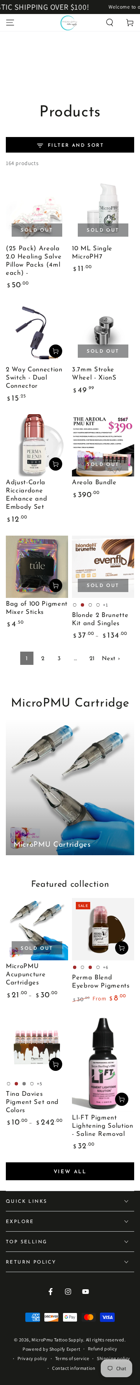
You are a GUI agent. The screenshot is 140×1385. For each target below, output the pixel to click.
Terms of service (72, 1358)
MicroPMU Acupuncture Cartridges (26, 974)
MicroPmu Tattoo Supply (57, 1340)
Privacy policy (32, 1358)
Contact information (73, 1368)
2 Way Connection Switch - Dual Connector (34, 378)
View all (70, 1171)
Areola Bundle (94, 483)
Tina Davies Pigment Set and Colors (32, 1102)
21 (92, 659)
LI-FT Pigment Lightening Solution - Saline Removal (102, 1126)
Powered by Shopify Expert (51, 1349)
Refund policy (102, 1349)
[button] (110, 22)
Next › (111, 659)
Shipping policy (113, 1358)
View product (121, 947)
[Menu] (10, 22)
